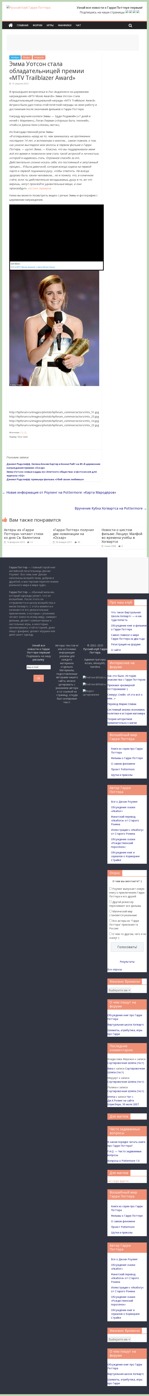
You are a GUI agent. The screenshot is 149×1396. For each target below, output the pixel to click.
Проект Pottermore (123, 769)
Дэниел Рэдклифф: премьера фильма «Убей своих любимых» (45, 479)
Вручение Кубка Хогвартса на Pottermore (111, 508)
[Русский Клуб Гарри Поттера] (28, 8)
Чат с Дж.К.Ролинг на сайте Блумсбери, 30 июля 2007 (123, 1100)
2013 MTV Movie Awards (23, 267)
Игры (50, 25)
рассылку (38, 659)
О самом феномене (123, 763)
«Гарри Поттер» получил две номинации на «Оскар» (73, 534)
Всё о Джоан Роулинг (124, 801)
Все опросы (114, 969)
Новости (39, 57)
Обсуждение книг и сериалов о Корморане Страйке (125, 856)
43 (79, 542)
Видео (26, 57)
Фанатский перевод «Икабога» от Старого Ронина (125, 820)
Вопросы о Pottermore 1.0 (123, 1160)
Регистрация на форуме (126, 644)
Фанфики (64, 25)
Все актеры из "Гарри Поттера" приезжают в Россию (124, 924)
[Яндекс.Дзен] (137, 12)
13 (31, 542)
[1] (21, 432)
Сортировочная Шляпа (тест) (125, 1063)
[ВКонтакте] (127, 12)
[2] (25, 432)
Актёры (15, 57)
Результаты (127, 961)
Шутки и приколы (121, 775)
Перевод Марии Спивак (121, 704)
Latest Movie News (45, 267)
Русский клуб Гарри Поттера (95, 650)
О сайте (116, 650)
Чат (78, 25)
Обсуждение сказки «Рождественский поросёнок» (123, 843)
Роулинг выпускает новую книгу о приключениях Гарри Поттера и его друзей (126, 892)
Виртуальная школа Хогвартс (125, 1024)
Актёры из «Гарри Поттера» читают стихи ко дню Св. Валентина (23, 534)
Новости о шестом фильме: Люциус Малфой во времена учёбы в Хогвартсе (122, 536)
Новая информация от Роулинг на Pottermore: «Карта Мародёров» (59, 492)
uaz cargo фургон (118, 1181)
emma (111, 1096)
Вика (110, 1068)
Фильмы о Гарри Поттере (127, 758)
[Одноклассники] (130, 12)
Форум (37, 25)
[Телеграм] (134, 12)
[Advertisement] (73, 43)
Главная (22, 25)
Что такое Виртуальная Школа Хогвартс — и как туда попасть (126, 616)
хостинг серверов (39, 188)
